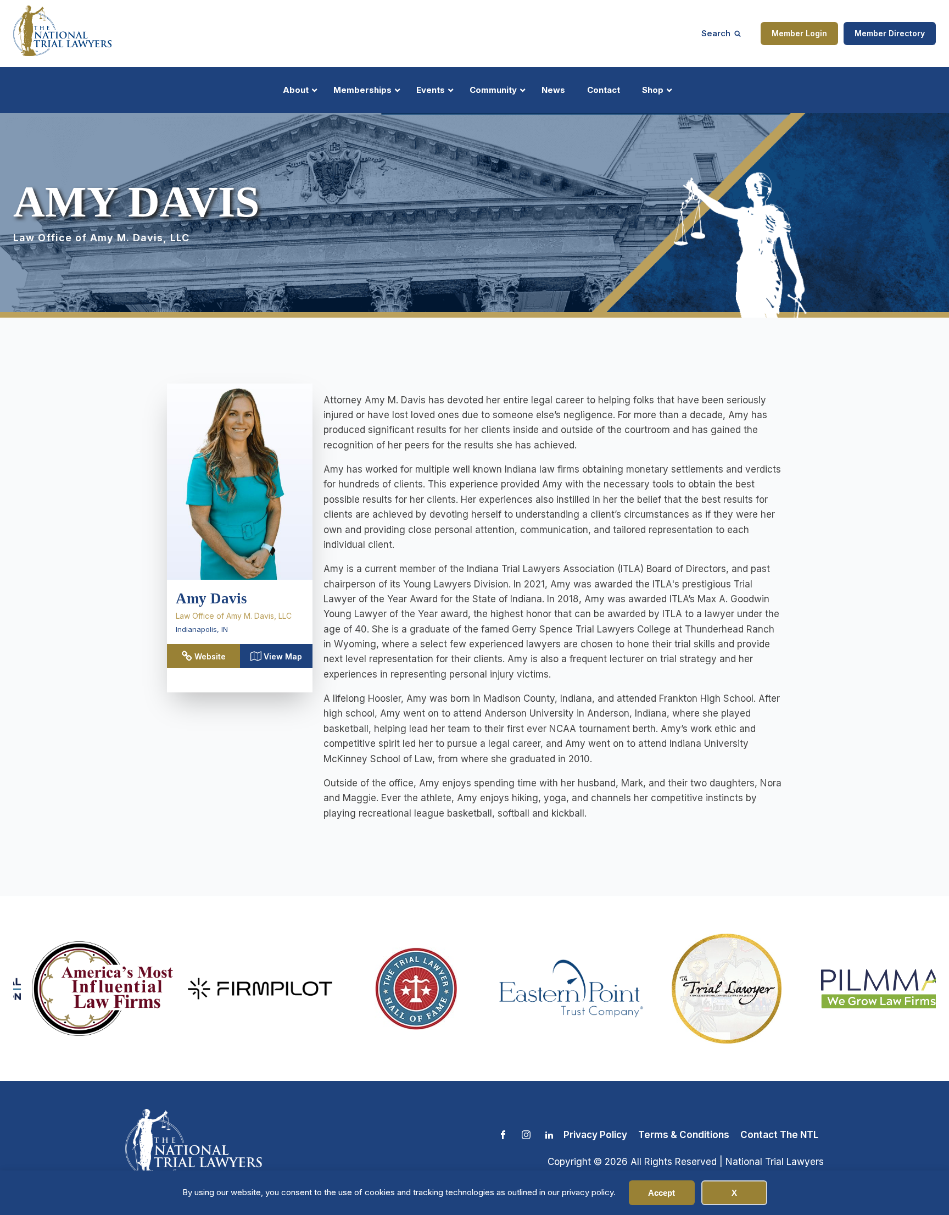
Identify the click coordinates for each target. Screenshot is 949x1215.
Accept (661, 1192)
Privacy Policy (595, 1134)
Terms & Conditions (683, 1134)
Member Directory (890, 33)
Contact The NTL (779, 1134)
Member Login (799, 33)
